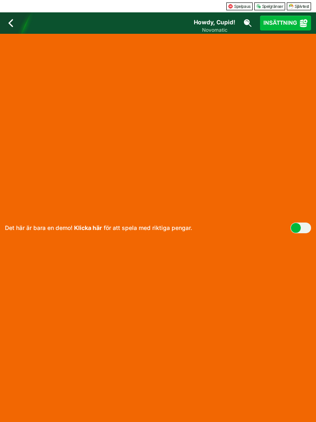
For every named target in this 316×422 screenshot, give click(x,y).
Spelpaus (242, 6)
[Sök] (247, 23)
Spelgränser (272, 6)
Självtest (302, 6)
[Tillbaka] (10, 23)
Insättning (280, 22)
